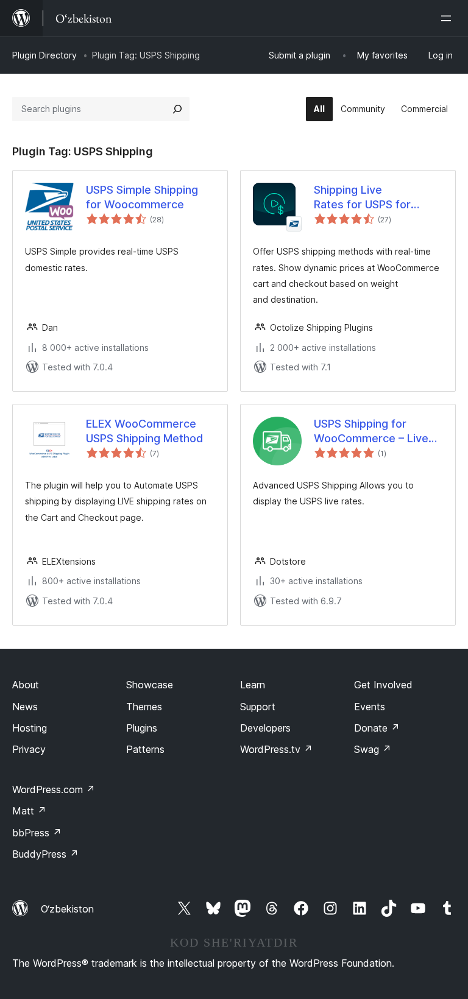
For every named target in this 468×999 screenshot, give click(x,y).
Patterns (145, 749)
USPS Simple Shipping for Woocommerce (142, 196)
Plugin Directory (44, 55)
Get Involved (383, 685)
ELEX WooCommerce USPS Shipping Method (144, 430)
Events (369, 707)
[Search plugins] (177, 109)
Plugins (141, 728)
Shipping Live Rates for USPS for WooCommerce (362, 197)
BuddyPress (45, 854)
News (25, 707)
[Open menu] (448, 18)
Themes (144, 707)
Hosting (29, 728)
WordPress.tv (276, 749)
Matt (29, 811)
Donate (377, 728)
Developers (265, 728)
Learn (252, 685)
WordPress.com (53, 789)
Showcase (149, 685)
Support (257, 707)
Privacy (29, 749)
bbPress (37, 833)
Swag (372, 749)
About (25, 685)
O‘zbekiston (67, 909)
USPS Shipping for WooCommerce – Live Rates (371, 431)
